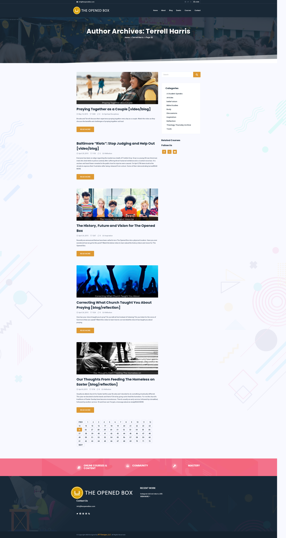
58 (137, 437)
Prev (81, 422)
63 (92, 441)
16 (99, 426)
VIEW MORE (144, 496)
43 (118, 433)
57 (130, 437)
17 (105, 426)
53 (105, 437)
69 (130, 441)
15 (92, 426)
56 (124, 437)
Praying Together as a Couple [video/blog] (114, 109)
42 (111, 433)
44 (124, 433)
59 (143, 437)
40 (99, 433)
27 (92, 430)
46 (137, 433)
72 (149, 441)
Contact (198, 10)
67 (118, 441)
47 (143, 433)
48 (149, 433)
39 (92, 433)
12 (150, 422)
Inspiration (109, 236)
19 (118, 426)
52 (99, 437)
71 (143, 441)
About (163, 10)
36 (149, 430)
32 (124, 430)
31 (117, 430)
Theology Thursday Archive (179, 125)
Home (155, 10)
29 (105, 430)
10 (137, 422)
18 (111, 426)
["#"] (77, 513)
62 (86, 441)
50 (86, 437)
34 (137, 430)
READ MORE (85, 129)
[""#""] (185, 2)
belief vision (172, 101)
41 (105, 433)
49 (79, 437)
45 (130, 433)
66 (111, 441)
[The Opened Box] (94, 10)
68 (124, 441)
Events (178, 10)
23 (143, 426)
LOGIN (197, 2)
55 (118, 437)
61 (79, 441)
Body (169, 109)
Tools (169, 129)
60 (149, 437)
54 (111, 437)
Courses (188, 10)
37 (79, 433)
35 (143, 430)
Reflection (108, 153)
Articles (170, 97)
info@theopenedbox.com (86, 2)
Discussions (172, 113)
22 (137, 426)
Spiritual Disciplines (111, 114)
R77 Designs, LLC (104, 535)
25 (79, 430)
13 (79, 426)
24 (149, 426)
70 (137, 441)
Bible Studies (172, 105)
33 (130, 430)
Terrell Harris (138, 37)
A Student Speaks (174, 93)
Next (81, 445)
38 (86, 433)
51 (92, 437)
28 (98, 430)
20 (124, 426)
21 (130, 426)
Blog (171, 10)
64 (99, 441)
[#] (86, 513)
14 (86, 426)
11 (144, 422)
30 (111, 430)
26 (86, 430)
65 (105, 441)
